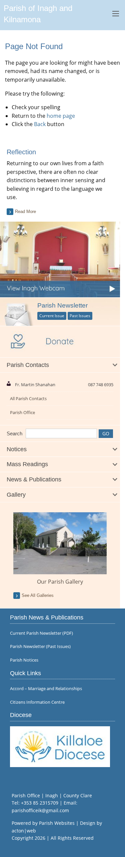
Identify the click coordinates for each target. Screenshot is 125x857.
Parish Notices (24, 660)
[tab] (60, 365)
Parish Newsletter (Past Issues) (40, 646)
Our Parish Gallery (60, 581)
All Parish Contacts (28, 398)
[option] (60, 549)
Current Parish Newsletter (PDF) (41, 633)
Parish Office (22, 412)
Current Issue (51, 316)
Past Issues (80, 316)
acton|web (24, 830)
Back (40, 124)
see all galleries (38, 595)
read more (25, 211)
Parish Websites (57, 823)
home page (61, 115)
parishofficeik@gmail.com (40, 810)
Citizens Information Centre (37, 702)
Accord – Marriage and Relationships (46, 688)
